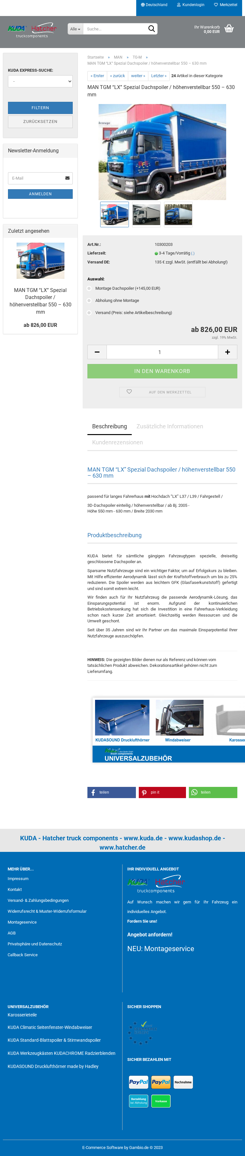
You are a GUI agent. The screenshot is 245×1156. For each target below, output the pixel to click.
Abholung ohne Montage (117, 300)
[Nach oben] (227, 1146)
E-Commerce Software (102, 1147)
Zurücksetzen (40, 121)
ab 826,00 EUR (40, 325)
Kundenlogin (192, 5)
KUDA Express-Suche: (30, 70)
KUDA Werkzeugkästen (30, 1053)
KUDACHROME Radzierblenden (84, 1053)
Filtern (40, 107)
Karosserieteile (22, 1014)
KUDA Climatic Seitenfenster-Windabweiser (50, 1027)
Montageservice (22, 922)
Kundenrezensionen (117, 442)
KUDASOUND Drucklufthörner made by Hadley (53, 1066)
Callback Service (23, 954)
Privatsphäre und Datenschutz (35, 944)
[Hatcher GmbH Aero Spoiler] (33, 30)
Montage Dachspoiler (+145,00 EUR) (127, 288)
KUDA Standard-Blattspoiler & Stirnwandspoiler (54, 1040)
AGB (12, 933)
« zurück (117, 75)
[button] (111, 792)
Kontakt (15, 889)
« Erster (97, 75)
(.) (193, 253)
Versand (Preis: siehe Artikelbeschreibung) (133, 312)
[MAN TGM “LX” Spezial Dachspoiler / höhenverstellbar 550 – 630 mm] (162, 152)
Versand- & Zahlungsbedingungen (38, 900)
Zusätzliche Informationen (170, 426)
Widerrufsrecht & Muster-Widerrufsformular (47, 911)
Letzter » (159, 75)
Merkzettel (227, 5)
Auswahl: (96, 279)
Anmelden (40, 194)
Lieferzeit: (96, 253)
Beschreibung (109, 426)
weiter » (138, 75)
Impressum (18, 878)
